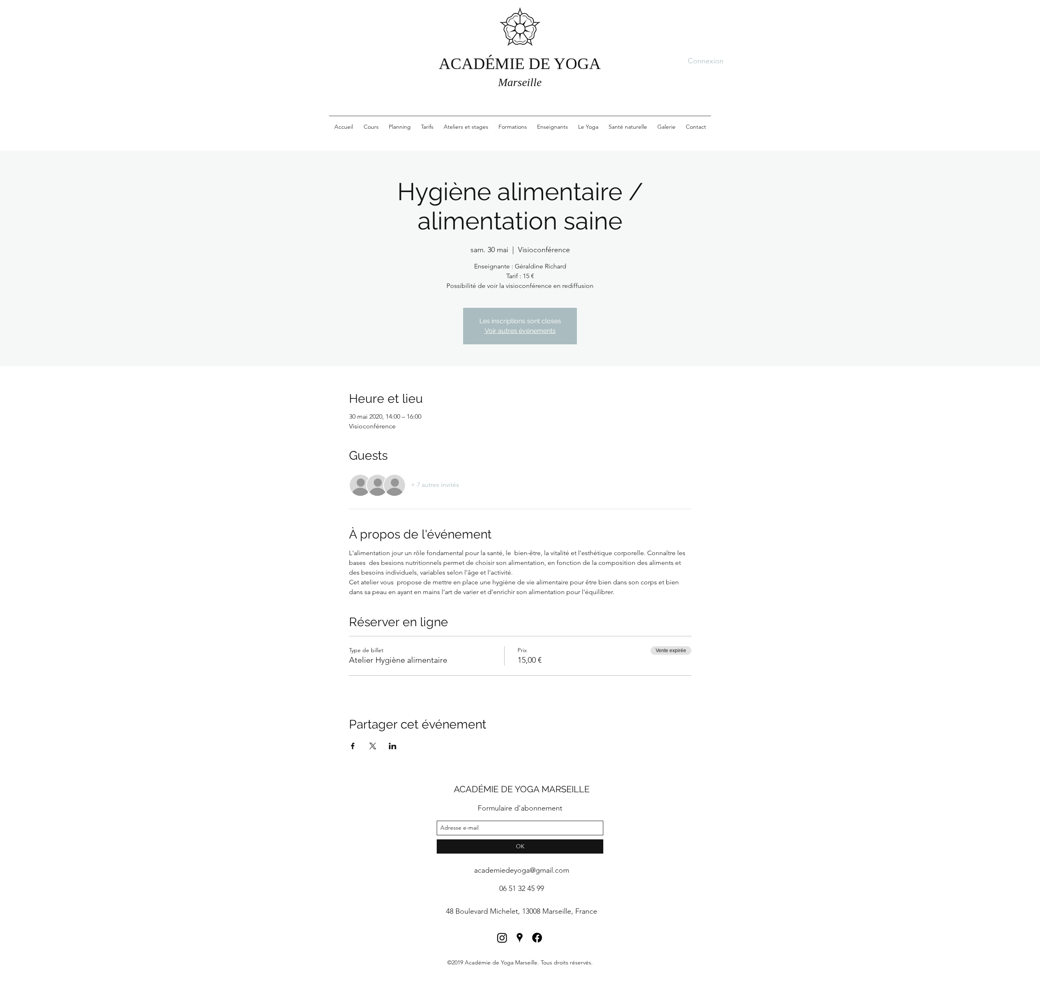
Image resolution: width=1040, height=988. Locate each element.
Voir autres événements (520, 331)
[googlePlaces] (519, 937)
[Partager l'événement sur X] (373, 746)
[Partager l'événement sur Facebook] (353, 746)
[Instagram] (502, 937)
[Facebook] (537, 937)
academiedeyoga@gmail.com (521, 870)
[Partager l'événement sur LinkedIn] (392, 746)
